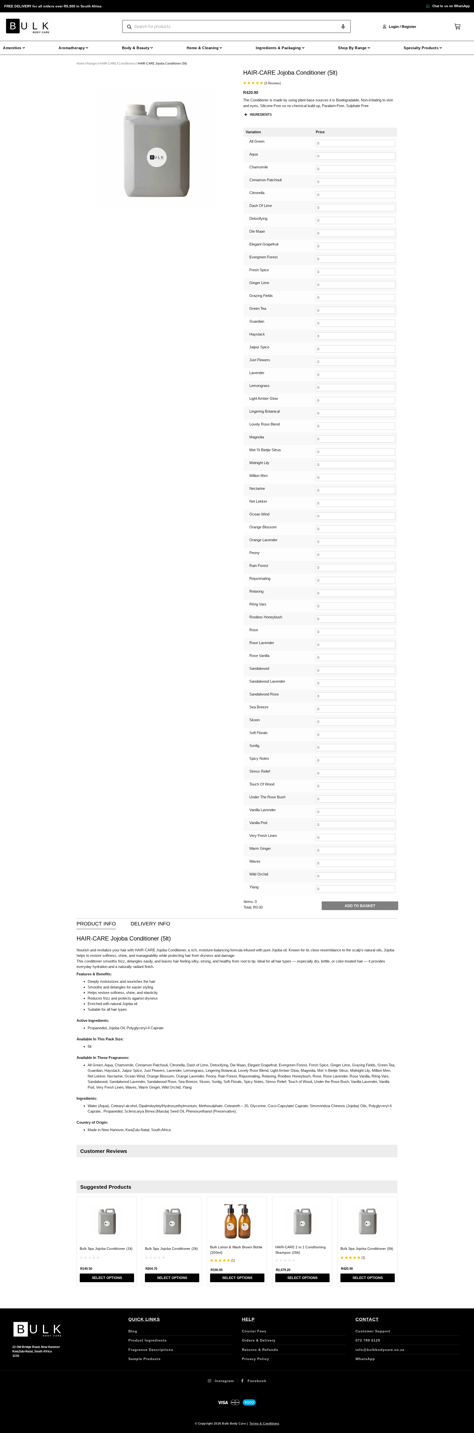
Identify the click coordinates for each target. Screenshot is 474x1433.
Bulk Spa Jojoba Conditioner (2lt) (171, 1249)
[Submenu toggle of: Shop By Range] (369, 47)
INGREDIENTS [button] (261, 114)
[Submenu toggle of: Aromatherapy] (87, 47)
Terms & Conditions (264, 1423)
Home (81, 63)
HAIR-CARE (108, 63)
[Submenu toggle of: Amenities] (23, 47)
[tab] (96, 923)
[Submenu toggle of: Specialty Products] (440, 47)
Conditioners (127, 63)
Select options (107, 1278)
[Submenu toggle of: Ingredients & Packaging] (303, 47)
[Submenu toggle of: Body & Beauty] (151, 47)
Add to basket (360, 906)
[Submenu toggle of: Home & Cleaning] (220, 47)
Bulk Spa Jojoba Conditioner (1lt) (106, 1249)
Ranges (92, 63)
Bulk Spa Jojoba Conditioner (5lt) (367, 1249)
